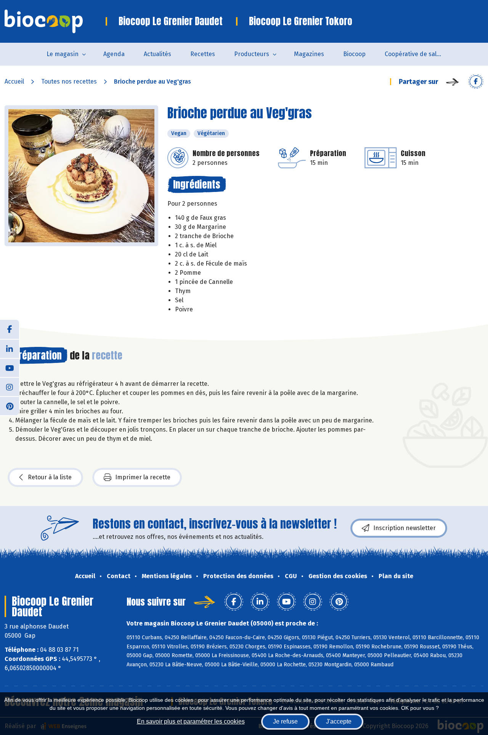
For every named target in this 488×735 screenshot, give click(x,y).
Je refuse (285, 721)
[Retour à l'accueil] (55, 21)
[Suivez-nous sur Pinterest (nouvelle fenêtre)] (9, 405)
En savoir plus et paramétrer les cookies (191, 721)
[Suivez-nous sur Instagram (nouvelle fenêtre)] (9, 386)
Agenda (114, 54)
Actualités (157, 54)
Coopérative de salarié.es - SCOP (418, 54)
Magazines (309, 54)
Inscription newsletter (404, 528)
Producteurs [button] (251, 54)
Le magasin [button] (63, 54)
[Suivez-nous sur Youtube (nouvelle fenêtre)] (9, 367)
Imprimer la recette (142, 477)
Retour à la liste (50, 477)
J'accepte (339, 721)
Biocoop (354, 54)
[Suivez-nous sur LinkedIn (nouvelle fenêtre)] (9, 348)
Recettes (202, 54)
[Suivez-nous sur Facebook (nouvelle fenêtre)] (9, 329)
